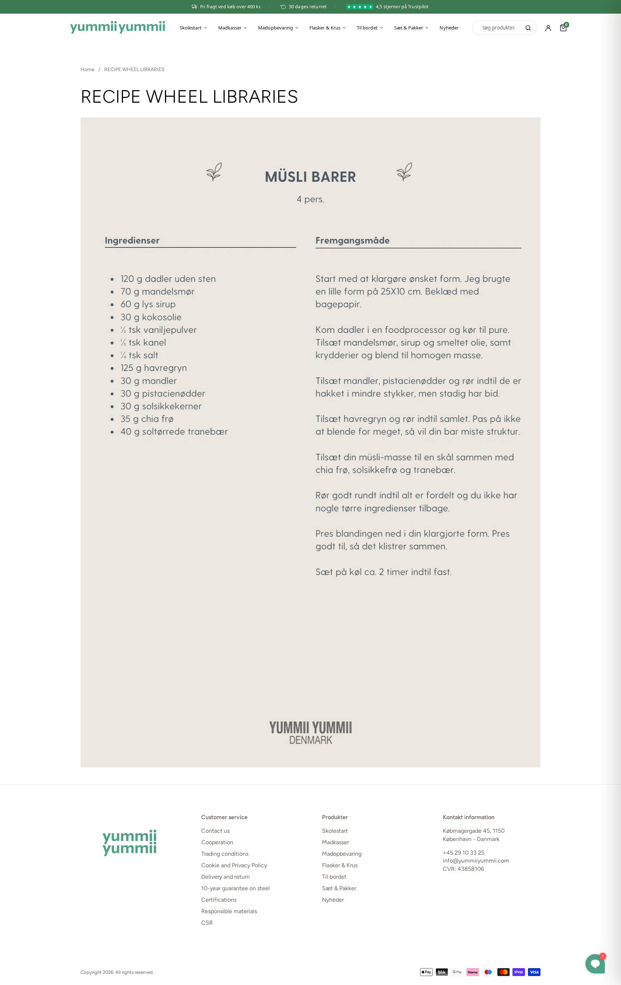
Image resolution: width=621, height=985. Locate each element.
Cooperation (217, 842)
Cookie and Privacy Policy (234, 865)
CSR (207, 922)
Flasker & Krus (324, 27)
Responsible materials (229, 911)
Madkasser (230, 27)
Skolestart (191, 27)
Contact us (215, 830)
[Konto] (548, 27)
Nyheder (449, 27)
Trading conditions (224, 853)
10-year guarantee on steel (235, 888)
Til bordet (367, 27)
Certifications (218, 899)
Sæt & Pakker (408, 27)
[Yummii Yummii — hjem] (117, 27)
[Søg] (528, 28)
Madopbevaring (275, 27)
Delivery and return (225, 876)
